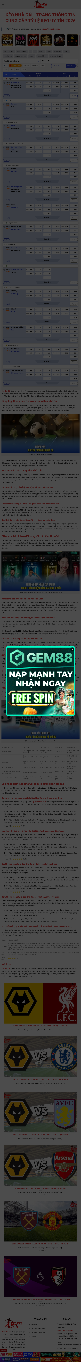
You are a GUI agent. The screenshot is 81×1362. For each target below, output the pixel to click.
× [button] (72, 649)
